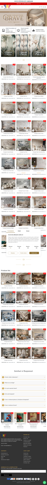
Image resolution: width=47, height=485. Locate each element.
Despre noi (26, 438)
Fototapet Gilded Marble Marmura (23, 170)
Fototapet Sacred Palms (8, 96)
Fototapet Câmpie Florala (38, 209)
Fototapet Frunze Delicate (8, 209)
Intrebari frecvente (5, 454)
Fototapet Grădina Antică (38, 228)
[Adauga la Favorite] (14, 74)
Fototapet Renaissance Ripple (8, 228)
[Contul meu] (43, 7)
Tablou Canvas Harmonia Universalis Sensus (33, 424)
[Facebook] (30, 479)
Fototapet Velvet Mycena (38, 285)
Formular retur (27, 462)
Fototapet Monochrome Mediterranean (39, 323)
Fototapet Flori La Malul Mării (23, 209)
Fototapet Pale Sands (8, 341)
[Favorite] (41, 7)
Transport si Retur (27, 456)
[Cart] (45, 7)
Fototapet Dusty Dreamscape (38, 360)
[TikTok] (38, 479)
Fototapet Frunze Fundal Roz (38, 170)
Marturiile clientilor (27, 443)
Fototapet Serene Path (23, 360)
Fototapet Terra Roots (8, 114)
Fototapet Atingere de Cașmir (23, 114)
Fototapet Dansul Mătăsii (38, 96)
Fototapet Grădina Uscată (39, 190)
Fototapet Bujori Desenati (23, 133)
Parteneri (25, 446)
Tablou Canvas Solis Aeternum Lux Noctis (20, 424)
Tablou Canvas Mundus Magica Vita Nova (7, 424)
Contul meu (26, 453)
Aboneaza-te (6, 475)
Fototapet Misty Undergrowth (8, 304)
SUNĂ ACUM (30, 1)
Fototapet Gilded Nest (8, 285)
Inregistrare (26, 454)
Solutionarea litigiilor (5, 459)
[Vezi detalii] (2, 74)
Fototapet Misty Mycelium (23, 304)
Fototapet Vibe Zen (23, 96)
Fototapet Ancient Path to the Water (8, 323)
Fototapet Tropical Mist (39, 114)
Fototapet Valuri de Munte (8, 133)
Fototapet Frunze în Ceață (23, 190)
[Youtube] (36, 479)
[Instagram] (33, 479)
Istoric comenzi (27, 459)
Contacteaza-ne (4, 453)
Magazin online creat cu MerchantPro (23, 482)
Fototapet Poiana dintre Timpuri (23, 341)
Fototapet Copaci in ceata (8, 190)
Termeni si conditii (27, 440)
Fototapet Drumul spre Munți (39, 341)
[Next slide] (45, 421)
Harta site (3, 456)
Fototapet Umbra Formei (38, 133)
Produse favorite (27, 461)
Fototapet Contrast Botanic (23, 228)
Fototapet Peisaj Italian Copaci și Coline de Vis (39, 78)
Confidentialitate (27, 441)
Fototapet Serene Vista (23, 323)
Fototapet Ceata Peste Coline (8, 170)
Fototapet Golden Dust (23, 285)
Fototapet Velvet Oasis (8, 360)
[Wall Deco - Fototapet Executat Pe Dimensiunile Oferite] (7, 7)
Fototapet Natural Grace (38, 304)
